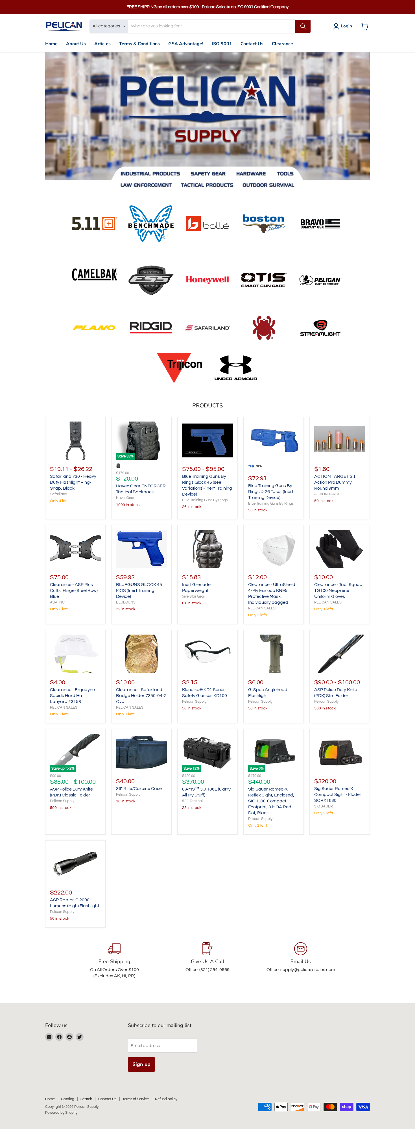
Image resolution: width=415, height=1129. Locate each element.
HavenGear (125, 498)
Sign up (141, 1064)
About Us (76, 44)
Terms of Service (136, 1099)
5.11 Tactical (192, 801)
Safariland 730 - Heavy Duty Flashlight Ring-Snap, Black (73, 482)
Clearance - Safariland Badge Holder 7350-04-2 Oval (141, 695)
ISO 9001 (222, 44)
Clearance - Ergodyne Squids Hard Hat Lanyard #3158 (72, 695)
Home (51, 44)
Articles (102, 44)
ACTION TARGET (328, 494)
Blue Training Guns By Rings (205, 500)
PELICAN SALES (262, 608)
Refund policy (166, 1099)
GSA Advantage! (185, 44)
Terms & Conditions (139, 44)
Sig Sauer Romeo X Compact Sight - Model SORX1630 (337, 794)
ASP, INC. (57, 602)
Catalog (67, 1099)
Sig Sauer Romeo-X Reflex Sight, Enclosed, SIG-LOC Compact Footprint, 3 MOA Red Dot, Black (271, 801)
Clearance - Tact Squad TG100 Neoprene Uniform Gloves (338, 590)
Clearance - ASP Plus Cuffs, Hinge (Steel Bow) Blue (74, 590)
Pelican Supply (194, 702)
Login (346, 26)
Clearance (282, 44)
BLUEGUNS (126, 602)
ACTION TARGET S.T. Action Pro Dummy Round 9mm (335, 482)
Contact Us (252, 44)
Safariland (58, 494)
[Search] (303, 26)
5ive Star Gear (193, 596)
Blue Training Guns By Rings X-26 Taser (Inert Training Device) (270, 491)
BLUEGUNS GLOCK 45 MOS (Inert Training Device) (139, 590)
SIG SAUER (323, 806)
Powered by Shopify (61, 1113)
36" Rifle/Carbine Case (139, 788)
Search (86, 1099)
